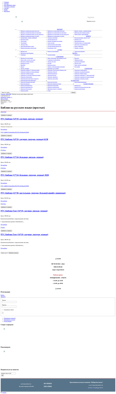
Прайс (6, 9)
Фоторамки (77, 66)
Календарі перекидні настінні (28, 82)
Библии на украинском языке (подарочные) (31, 32)
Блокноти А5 (77, 85)
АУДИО (59, 50)
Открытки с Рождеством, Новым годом (57, 70)
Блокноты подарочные (53, 85)
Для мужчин (23, 41)
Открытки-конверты (52, 73)
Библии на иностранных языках (82, 32)
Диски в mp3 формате (79, 51)
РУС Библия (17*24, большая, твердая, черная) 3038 (25, 175)
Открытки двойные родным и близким (30, 71)
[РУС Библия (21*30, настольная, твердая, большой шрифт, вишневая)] (15, 186)
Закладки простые (52, 75)
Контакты (7, 11)
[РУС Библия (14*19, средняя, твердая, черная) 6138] (15, 132)
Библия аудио (24, 51)
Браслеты (76, 58)
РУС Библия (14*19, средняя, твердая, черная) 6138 (24, 139)
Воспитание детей (52, 48)
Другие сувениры (25, 68)
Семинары (23, 54)
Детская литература (52, 39)
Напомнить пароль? (10, 318)
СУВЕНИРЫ (60, 56)
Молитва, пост (77, 39)
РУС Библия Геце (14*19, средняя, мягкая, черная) (24, 211)
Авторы (6, 3)
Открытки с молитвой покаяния (82, 71)
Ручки (49, 90)
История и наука (24, 39)
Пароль (4, 305)
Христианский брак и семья (27, 46)
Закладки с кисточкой (53, 78)
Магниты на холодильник (27, 58)
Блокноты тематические (53, 87)
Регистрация (7, 321)
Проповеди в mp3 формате (27, 53)
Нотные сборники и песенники (55, 41)
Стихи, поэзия (51, 43)
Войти (2, 295)
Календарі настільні (52, 82)
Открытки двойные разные (27, 73)
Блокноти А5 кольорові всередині (82, 87)
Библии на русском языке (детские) (56, 36)
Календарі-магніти (25, 83)
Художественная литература (54, 46)
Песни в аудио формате (53, 51)
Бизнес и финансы (78, 46)
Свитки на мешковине (79, 61)
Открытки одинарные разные (81, 78)
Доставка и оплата (9, 6)
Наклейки (23, 65)
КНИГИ (88, 36)
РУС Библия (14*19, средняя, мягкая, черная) (22, 119)
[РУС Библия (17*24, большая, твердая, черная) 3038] (3, 168)
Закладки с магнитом (52, 77)
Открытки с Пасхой (52, 71)
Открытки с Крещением (26, 77)
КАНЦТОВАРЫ (88, 84)
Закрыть (3, 296)
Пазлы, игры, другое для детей (28, 60)
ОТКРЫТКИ (88, 68)
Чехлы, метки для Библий (80, 65)
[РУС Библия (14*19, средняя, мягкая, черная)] (3, 112)
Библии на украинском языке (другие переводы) (32, 34)
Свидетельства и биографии (54, 44)
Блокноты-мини (24, 90)
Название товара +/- (6, 97)
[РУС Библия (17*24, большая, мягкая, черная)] (3, 150)
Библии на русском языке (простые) (56, 31)
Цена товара (4, 99)
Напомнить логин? (9, 319)
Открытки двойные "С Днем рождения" (30, 70)
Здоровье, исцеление (52, 37)
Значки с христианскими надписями (56, 66)
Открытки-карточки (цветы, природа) (30, 78)
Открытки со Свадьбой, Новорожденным (30, 75)
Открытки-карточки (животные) (28, 80)
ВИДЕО (75, 53)
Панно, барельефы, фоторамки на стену (57, 58)
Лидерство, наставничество (81, 44)
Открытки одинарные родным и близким (84, 77)
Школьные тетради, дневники (55, 89)
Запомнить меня (9, 310)
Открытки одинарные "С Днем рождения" (84, 75)
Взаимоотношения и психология (28, 48)
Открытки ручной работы (80, 70)
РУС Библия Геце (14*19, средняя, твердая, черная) (24, 234)
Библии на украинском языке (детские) (30, 36)
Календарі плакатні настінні (54, 83)
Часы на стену (77, 63)
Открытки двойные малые (80, 73)
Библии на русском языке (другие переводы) (58, 34)
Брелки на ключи (52, 65)
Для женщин (24, 43)
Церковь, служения (78, 48)
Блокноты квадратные (79, 89)
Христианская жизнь (79, 41)
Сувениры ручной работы (54, 60)
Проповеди (77, 54)
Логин (4, 300)
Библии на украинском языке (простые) (30, 31)
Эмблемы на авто (78, 60)
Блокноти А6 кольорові (26, 89)
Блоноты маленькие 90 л (26, 85)
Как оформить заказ (10, 5)
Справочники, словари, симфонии (29, 37)
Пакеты (22, 66)
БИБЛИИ (60, 29)
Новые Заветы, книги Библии (81, 34)
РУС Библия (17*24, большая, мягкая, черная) (22, 157)
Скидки (6, 8)
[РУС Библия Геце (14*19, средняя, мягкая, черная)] (3, 204)
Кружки (49, 63)
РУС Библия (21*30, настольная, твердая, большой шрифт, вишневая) (33, 193)
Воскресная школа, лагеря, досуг (82, 37)
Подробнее (4, 129)
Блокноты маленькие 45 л (27, 87)
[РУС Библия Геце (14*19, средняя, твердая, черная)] (3, 227)
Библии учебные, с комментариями (82, 31)
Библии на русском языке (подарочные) (57, 32)
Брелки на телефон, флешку (27, 61)
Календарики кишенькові (80, 82)
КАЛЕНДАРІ (75, 80)
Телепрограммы (51, 54)
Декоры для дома (52, 61)
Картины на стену (25, 63)
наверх (4, 392)
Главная (6, 2)
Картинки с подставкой (53, 68)
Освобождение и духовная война (82, 43)
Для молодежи (24, 44)
